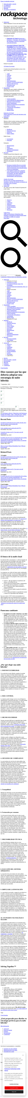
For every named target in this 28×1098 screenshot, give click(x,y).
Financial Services (11, 130)
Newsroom (9, 209)
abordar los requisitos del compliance (10, 783)
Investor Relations (11, 207)
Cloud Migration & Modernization (15, 100)
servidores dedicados (11, 857)
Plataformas (6, 88)
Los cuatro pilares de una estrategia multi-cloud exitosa (14, 1009)
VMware (9, 75)
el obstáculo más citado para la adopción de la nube (13, 725)
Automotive (10, 148)
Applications (10, 108)
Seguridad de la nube (9, 1051)
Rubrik (8, 79)
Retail (8, 147)
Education (9, 140)
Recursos (6, 152)
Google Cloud (10, 86)
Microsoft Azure (11, 85)
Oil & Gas (9, 132)
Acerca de (6, 1028)
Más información (5, 1026)
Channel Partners (11, 205)
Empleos (6, 1031)
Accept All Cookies (14, 1088)
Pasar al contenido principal (7, 1)
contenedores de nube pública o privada (17, 567)
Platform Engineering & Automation (16, 104)
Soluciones (6, 22)
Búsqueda (18, 275)
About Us (9, 200)
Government (10, 139)
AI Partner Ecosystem (9, 66)
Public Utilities (10, 133)
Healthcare (9, 129)
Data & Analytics (11, 106)
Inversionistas (7, 1033)
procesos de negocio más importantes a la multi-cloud (14, 519)
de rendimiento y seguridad (12, 933)
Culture (8, 201)
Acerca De (6, 186)
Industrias (6, 117)
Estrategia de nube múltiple (10, 1048)
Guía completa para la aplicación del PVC (11, 428)
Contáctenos (4, 277)
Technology (10, 151)
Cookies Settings (14, 1084)
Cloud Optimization (12, 103)
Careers (9, 208)
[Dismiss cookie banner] (22, 1055)
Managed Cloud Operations (13, 101)
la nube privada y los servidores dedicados (14, 529)
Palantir (9, 76)
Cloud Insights (4, 368)
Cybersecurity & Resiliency (13, 107)
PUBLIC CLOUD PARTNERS (15, 82)
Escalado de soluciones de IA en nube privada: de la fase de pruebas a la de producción (13, 423)
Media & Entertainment (12, 150)
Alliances (9, 204)
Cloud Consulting (11, 99)
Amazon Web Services (12, 83)
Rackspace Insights (17, 167)
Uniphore (9, 78)
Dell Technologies (11, 81)
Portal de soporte (8, 1030)
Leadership (9, 202)
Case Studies (16, 173)
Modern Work (10, 110)
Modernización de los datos (10, 1050)
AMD (8, 74)
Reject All (14, 1091)
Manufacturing (10, 145)
